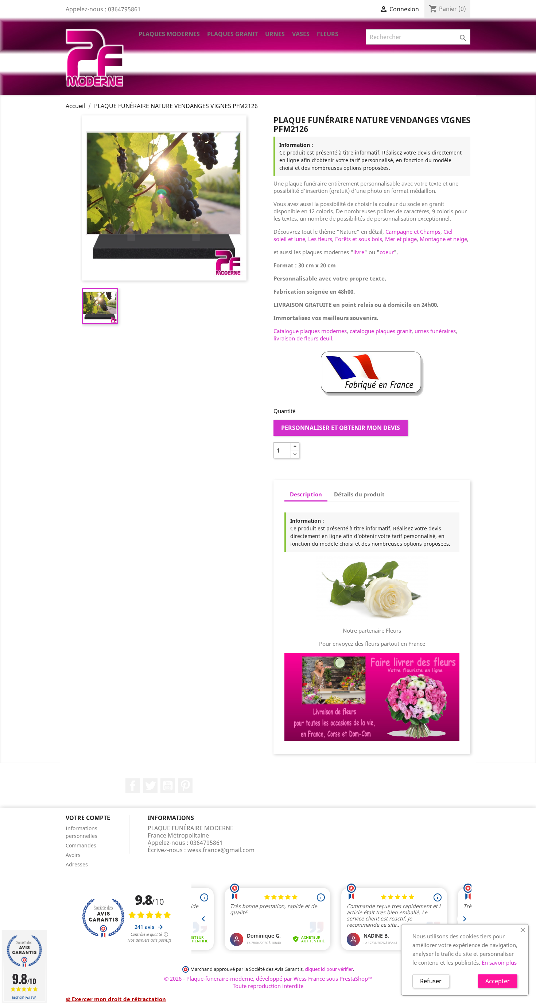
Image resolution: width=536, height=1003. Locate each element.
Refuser (431, 981)
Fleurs (327, 34)
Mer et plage (401, 239)
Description (306, 494)
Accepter (497, 981)
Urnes (275, 34)
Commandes (81, 845)
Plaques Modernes (169, 34)
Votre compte (88, 818)
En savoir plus (499, 962)
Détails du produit (359, 494)
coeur (387, 252)
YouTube (167, 785)
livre (358, 252)
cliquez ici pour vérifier (329, 969)
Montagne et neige (443, 239)
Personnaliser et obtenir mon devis (340, 428)
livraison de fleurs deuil (302, 338)
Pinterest (185, 785)
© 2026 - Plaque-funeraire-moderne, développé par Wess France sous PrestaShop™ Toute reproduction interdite (268, 982)
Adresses (77, 864)
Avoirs (73, 854)
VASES (301, 34)
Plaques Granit (232, 34)
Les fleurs (320, 239)
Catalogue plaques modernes (310, 331)
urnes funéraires (435, 331)
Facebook (132, 785)
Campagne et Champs (412, 231)
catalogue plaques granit (381, 331)
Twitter (150, 785)
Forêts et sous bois (358, 239)
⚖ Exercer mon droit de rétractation (116, 999)
